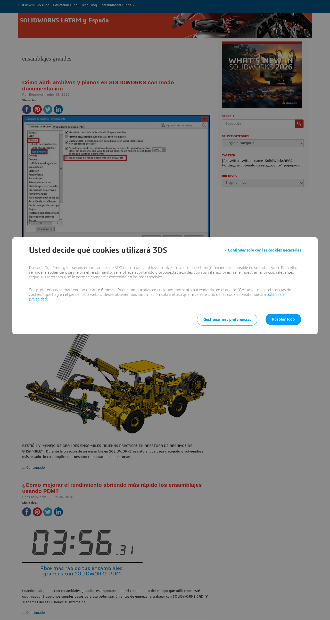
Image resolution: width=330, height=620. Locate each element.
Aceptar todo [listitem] (283, 319)
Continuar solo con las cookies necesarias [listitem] (264, 250)
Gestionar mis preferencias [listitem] (227, 319)
